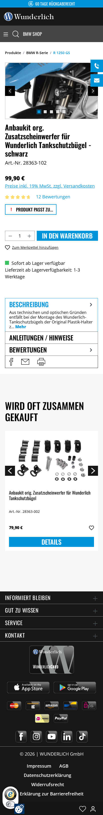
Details (52, 542)
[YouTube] (51, 736)
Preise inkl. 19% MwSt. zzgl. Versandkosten (50, 186)
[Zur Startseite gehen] (29, 16)
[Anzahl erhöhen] (29, 236)
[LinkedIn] (66, 736)
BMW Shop (32, 34)
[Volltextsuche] (15, 34)
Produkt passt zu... (34, 209)
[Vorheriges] (10, 91)
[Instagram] (36, 736)
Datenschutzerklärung (47, 775)
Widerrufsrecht (47, 784)
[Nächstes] (93, 91)
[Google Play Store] (75, 687)
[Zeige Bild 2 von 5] (45, 111)
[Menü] (5, 34)
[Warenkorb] (100, 34)
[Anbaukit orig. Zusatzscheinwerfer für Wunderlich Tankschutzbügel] (51, 460)
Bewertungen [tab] (28, 350)
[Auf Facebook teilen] (11, 362)
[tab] (51, 314)
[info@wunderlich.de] (96, 80)
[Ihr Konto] (93, 808)
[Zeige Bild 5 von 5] (64, 111)
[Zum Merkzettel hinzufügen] (91, 527)
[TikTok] (82, 736)
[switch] (10, 804)
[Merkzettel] (82, 808)
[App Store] (28, 687)
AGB (63, 766)
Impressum (39, 766)
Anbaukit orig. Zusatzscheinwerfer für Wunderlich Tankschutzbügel (49, 495)
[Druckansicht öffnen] (41, 362)
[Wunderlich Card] (51, 660)
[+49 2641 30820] (96, 66)
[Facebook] (21, 736)
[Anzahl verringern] (10, 236)
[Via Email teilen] (25, 362)
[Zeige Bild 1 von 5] (39, 111)
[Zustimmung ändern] (19, 809)
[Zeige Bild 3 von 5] (51, 111)
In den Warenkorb (67, 236)
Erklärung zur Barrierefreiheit (52, 794)
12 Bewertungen (53, 197)
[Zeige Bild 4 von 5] (57, 111)
